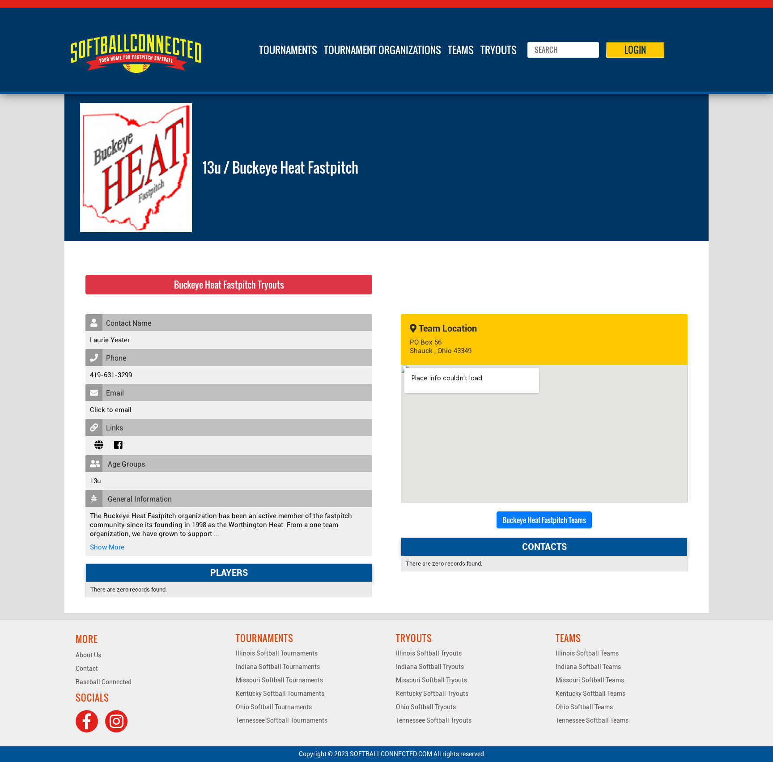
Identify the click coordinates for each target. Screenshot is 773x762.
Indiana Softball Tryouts (430, 666)
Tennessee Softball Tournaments (281, 720)
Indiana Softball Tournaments (278, 666)
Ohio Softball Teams (584, 707)
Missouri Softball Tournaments (279, 680)
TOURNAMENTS (288, 50)
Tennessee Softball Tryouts (433, 720)
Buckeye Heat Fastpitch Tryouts (229, 284)
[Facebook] (87, 721)
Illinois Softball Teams (587, 653)
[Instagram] (116, 721)
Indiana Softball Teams (588, 666)
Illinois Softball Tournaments (277, 653)
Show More (107, 547)
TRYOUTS (498, 50)
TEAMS (461, 50)
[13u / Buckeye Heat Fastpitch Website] (99, 445)
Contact (87, 668)
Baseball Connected (104, 681)
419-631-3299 (111, 375)
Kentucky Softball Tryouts (432, 693)
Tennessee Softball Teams (592, 720)
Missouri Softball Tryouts (431, 680)
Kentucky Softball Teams (590, 693)
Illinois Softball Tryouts (429, 653)
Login (635, 49)
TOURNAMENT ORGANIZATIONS (382, 50)
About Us (88, 655)
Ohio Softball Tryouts (426, 707)
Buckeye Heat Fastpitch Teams (544, 520)
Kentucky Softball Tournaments (280, 693)
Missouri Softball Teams (590, 680)
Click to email (111, 410)
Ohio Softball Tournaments (274, 707)
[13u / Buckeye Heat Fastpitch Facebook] (118, 445)
